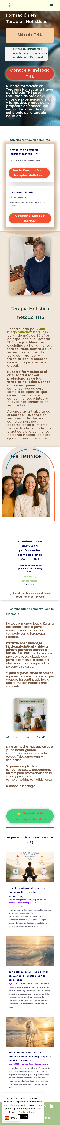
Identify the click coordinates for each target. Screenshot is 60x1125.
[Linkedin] (51, 1105)
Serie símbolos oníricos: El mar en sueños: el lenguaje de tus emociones (28, 976)
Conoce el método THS (30, 74)
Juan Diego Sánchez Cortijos (26, 330)
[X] (45, 1105)
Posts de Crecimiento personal (22, 903)
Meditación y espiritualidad (33, 900)
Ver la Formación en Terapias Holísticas (29, 172)
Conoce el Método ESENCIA (30, 218)
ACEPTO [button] (23, 1116)
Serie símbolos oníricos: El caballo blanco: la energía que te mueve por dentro (30, 1056)
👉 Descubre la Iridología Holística (30, 816)
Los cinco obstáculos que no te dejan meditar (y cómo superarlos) (28, 892)
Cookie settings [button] (27, 1112)
